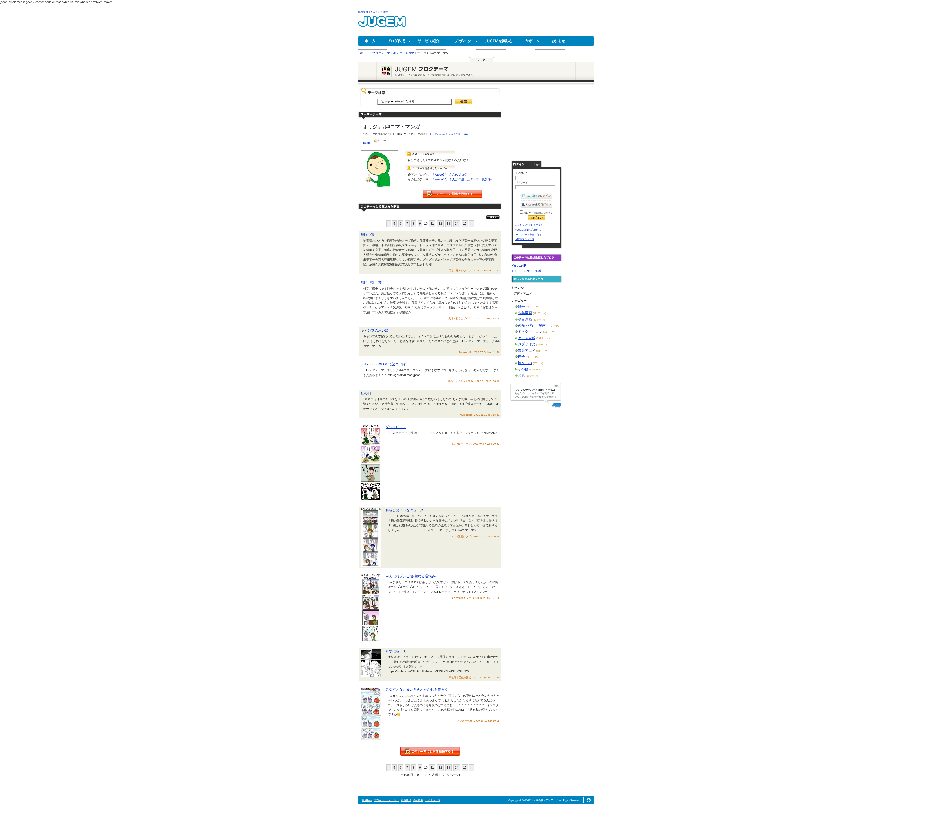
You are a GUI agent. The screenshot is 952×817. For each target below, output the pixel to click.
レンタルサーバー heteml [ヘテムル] (535, 389)
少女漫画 (525, 319)
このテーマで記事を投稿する (452, 194)
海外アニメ (526, 351)
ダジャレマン (396, 427)
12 (440, 223)
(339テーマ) (543, 338)
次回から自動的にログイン (538, 212)
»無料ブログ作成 (524, 239)
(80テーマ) (532, 357)
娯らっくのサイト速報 (526, 270)
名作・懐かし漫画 (532, 325)
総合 (521, 307)
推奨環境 (406, 800)
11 (432, 223)
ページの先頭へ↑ (588, 800)
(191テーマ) (539, 313)
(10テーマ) (532, 375)
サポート (533, 41)
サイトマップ (432, 800)
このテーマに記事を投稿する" (430, 751)
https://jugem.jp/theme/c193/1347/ (448, 134)
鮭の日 (366, 393)
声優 (521, 357)
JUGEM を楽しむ (500, 41)
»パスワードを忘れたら (528, 234)
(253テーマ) (532, 307)
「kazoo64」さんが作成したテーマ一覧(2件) (462, 179)
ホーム (370, 41)
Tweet (367, 143)
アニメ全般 (526, 338)
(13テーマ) (542, 351)
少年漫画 (525, 313)
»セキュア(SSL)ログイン (529, 225)
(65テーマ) (535, 369)
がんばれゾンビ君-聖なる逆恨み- (411, 576)
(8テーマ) (538, 363)
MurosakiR (519, 265)
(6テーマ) (541, 344)
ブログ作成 (397, 41)
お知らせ (560, 41)
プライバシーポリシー (386, 800)
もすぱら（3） (397, 651)
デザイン (463, 41)
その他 (523, 369)
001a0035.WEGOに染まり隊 (383, 364)
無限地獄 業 (371, 282)
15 (465, 223)
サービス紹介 (430, 41)
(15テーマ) (553, 326)
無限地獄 (368, 235)
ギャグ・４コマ (530, 332)
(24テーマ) (549, 332)
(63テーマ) (539, 319)
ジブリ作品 (526, 344)
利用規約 (367, 800)
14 (456, 223)
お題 (521, 375)
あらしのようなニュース (405, 510)
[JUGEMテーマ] (481, 59)
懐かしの (525, 363)
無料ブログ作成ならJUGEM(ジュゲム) (382, 24)
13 (448, 223)
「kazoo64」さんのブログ (449, 174)
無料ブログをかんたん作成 (373, 12)
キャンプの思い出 (374, 330)
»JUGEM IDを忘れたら (528, 229)
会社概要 (418, 800)
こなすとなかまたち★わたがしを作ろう (417, 689)
